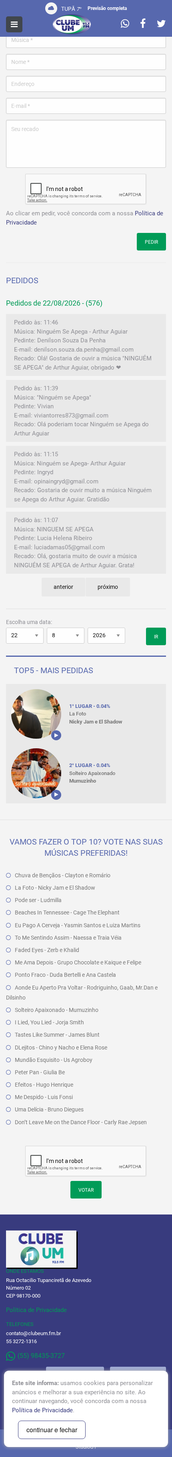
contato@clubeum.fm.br (33, 1333)
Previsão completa (107, 8)
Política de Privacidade (36, 1310)
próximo (108, 587)
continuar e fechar (51, 1429)
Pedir (151, 242)
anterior (63, 587)
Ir (156, 637)
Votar (86, 1190)
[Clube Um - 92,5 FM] (72, 24)
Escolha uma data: (29, 622)
